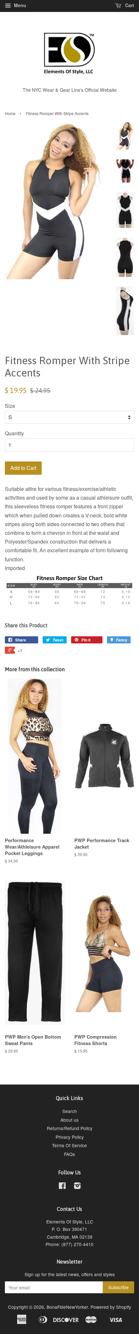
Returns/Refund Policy (69, 1128)
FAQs (69, 1154)
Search (69, 1111)
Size (10, 405)
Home (10, 113)
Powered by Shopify (111, 1307)
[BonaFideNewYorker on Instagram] (77, 1186)
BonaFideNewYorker (67, 1307)
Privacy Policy (70, 1137)
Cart (129, 5)
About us (69, 1120)
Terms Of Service (69, 1145)
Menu (19, 5)
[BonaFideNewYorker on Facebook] (62, 1186)
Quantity (14, 433)
